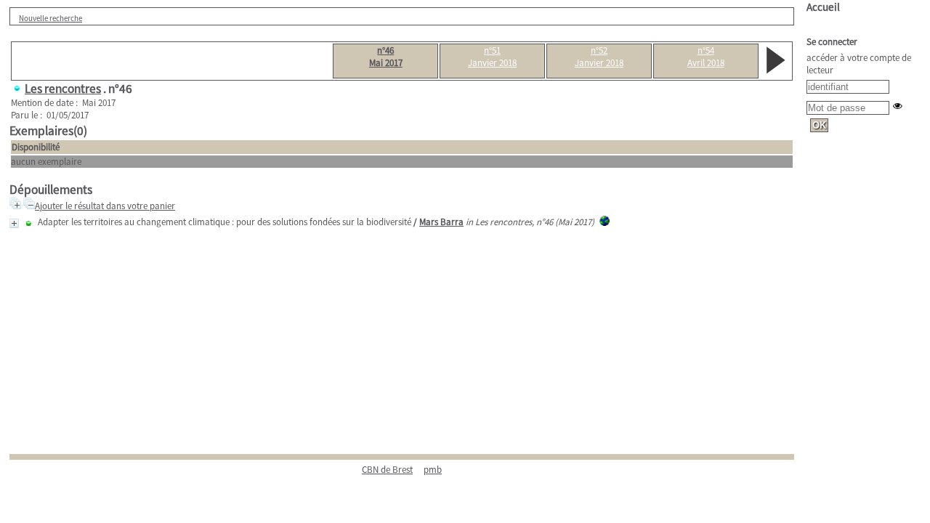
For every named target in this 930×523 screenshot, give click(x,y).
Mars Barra (441, 222)
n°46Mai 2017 (386, 56)
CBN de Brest (387, 469)
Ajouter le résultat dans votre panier (105, 206)
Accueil (823, 7)
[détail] (14, 223)
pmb (433, 469)
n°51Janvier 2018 (492, 56)
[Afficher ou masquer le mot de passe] (897, 105)
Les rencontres (63, 89)
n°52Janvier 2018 (599, 56)
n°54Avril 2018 (705, 56)
